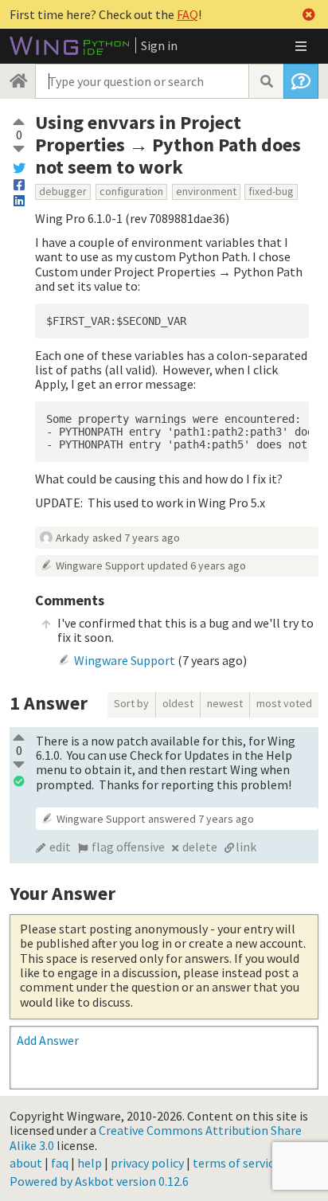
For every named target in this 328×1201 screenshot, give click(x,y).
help (89, 1163)
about (26, 1163)
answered (201, 819)
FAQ (187, 14)
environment (206, 191)
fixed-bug (271, 191)
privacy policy (147, 1163)
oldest (177, 703)
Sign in (159, 45)
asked (136, 537)
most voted (284, 703)
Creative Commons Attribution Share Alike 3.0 (156, 1137)
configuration (131, 191)
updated (196, 565)
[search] (265, 81)
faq (59, 1163)
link (246, 846)
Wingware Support (100, 565)
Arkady (72, 537)
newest (225, 703)
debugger (63, 191)
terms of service (236, 1163)
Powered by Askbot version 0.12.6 (99, 1181)
